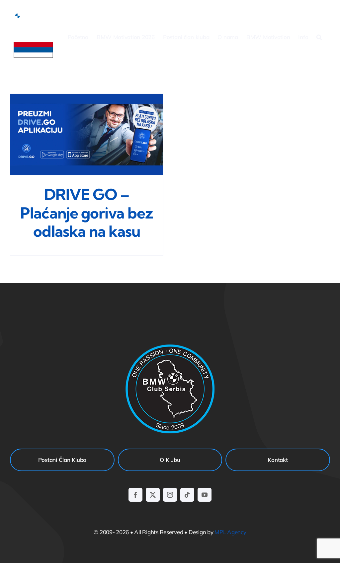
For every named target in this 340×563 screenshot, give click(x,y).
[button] (319, 37)
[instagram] (170, 495)
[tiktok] (187, 495)
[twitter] (153, 495)
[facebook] (135, 495)
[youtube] (205, 495)
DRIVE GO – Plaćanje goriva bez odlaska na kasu (86, 212)
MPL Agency (230, 532)
